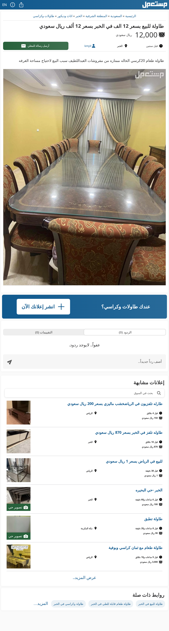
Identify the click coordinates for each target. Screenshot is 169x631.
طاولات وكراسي (43, 16)
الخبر (79, 16)
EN (4, 4)
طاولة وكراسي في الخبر (68, 604)
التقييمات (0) (43, 332)
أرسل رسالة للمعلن (38, 46)
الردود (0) (125, 332)
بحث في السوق (143, 393)
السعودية (116, 16)
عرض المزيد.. (84, 577)
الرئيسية (130, 16)
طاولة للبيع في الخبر (150, 604)
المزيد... (41, 603)
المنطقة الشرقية (96, 16)
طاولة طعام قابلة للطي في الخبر (111, 604)
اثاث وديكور (65, 16)
